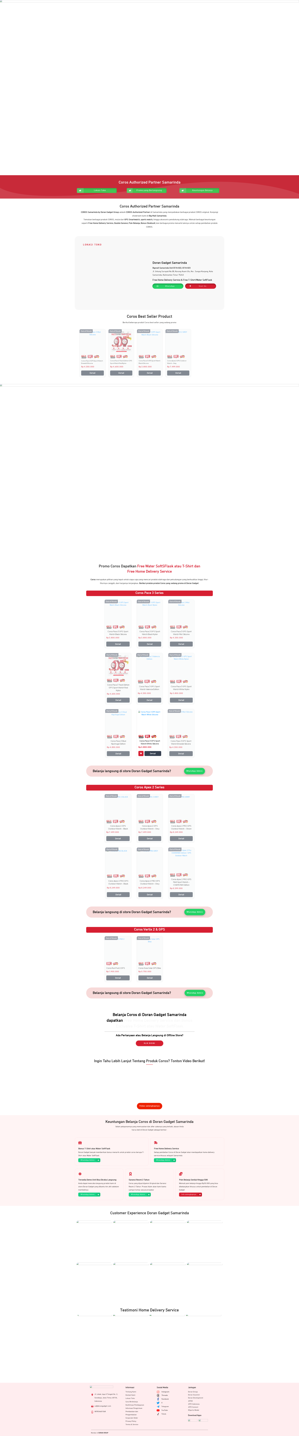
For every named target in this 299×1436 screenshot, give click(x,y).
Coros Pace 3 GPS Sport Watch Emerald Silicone (92, 362)
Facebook (165, 1399)
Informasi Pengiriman (134, 1408)
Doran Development (195, 1398)
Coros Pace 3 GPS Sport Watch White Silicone (149, 742)
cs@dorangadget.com (102, 1406)
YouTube (164, 1410)
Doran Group (193, 1392)
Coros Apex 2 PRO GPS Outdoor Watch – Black (118, 882)
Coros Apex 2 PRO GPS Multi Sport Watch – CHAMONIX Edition (181, 882)
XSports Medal (193, 1410)
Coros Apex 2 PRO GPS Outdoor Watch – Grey (150, 882)
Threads (165, 1395)
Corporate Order (132, 1418)
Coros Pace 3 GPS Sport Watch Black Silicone (149, 362)
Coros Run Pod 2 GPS (115, 968)
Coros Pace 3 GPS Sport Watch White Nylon (181, 687)
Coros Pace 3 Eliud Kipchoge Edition (118, 742)
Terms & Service (132, 1424)
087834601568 (100, 1411)
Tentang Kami (131, 1392)
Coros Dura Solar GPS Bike (149, 968)
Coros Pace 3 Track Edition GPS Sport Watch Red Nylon (121, 362)
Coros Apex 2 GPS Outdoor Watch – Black (118, 827)
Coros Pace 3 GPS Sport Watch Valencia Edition (149, 687)
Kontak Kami (130, 1395)
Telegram (165, 1406)
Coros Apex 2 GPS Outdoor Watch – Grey (176, 362)
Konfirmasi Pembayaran (135, 1405)
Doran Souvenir (194, 1395)
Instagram (165, 1392)
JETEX (190, 1401)
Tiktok (163, 1414)
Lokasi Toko (130, 1398)
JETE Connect (193, 1407)
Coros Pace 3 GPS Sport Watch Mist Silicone (181, 632)
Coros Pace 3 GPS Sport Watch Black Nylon (149, 632)
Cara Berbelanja (132, 1402)
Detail (92, 373)
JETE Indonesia (193, 1404)
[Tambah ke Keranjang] (141, 753)
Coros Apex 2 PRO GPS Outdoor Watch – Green (181, 827)
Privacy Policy (131, 1421)
